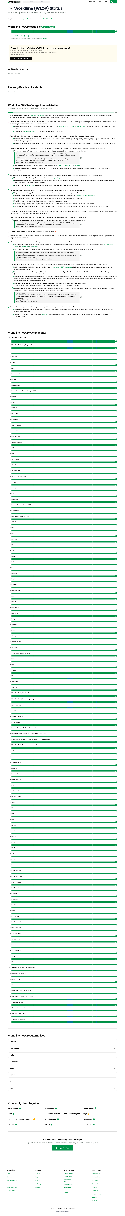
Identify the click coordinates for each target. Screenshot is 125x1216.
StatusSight (95, 1184)
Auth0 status (67, 1187)
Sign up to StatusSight (37, 115)
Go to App (38, 1184)
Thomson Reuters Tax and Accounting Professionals (67, 1114)
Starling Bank (50, 1119)
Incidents (16, 18)
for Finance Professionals (48, 16)
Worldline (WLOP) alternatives (85, 195)
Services (92, 1)
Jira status (66, 1192)
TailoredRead (96, 1173)
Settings (37, 1187)
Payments (17, 16)
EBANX (12, 1075)
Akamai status (67, 1179)
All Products (95, 1201)
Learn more (43, 38)
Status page (54, 18)
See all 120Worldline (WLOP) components (24, 36)
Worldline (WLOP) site (44, 18)
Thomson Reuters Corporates (20, 1119)
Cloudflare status (68, 1173)
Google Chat (81, 126)
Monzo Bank (13, 1108)
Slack (60, 126)
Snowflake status (68, 1184)
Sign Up (113, 2)
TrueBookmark (96, 1194)
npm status (67, 1190)
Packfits (94, 1197)
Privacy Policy (11, 1190)
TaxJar (11, 1125)
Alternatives (33, 18)
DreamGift (95, 1190)
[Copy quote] (81, 158)
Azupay (13, 1042)
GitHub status (67, 1181)
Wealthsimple (88, 1108)
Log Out (37, 1180)
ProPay (12, 1055)
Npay (12, 1068)
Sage (85, 1114)
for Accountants (36, 16)
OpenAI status (68, 1176)
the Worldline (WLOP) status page (61, 267)
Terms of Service (12, 1187)
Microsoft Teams (68, 126)
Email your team (29, 131)
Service (11, 16)
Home (8, 1173)
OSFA (47, 1125)
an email (35, 246)
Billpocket (14, 1062)
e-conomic (49, 1108)
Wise (12, 1088)
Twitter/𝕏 (61, 165)
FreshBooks (87, 1119)
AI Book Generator (97, 1177)
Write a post (30, 185)
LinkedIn (77, 165)
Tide (10, 1114)
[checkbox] (8, 115)
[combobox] (36, 2)
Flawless (94, 1187)
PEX (11, 1082)
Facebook (67, 165)
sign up (44, 314)
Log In (37, 1177)
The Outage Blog (12, 1180)
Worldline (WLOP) (18, 338)
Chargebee (14, 1048)
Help (105, 1)
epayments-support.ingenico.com (56, 178)
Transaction (26, 16)
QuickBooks (87, 1125)
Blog (99, 1)
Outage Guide (24, 18)
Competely (95, 1180)
